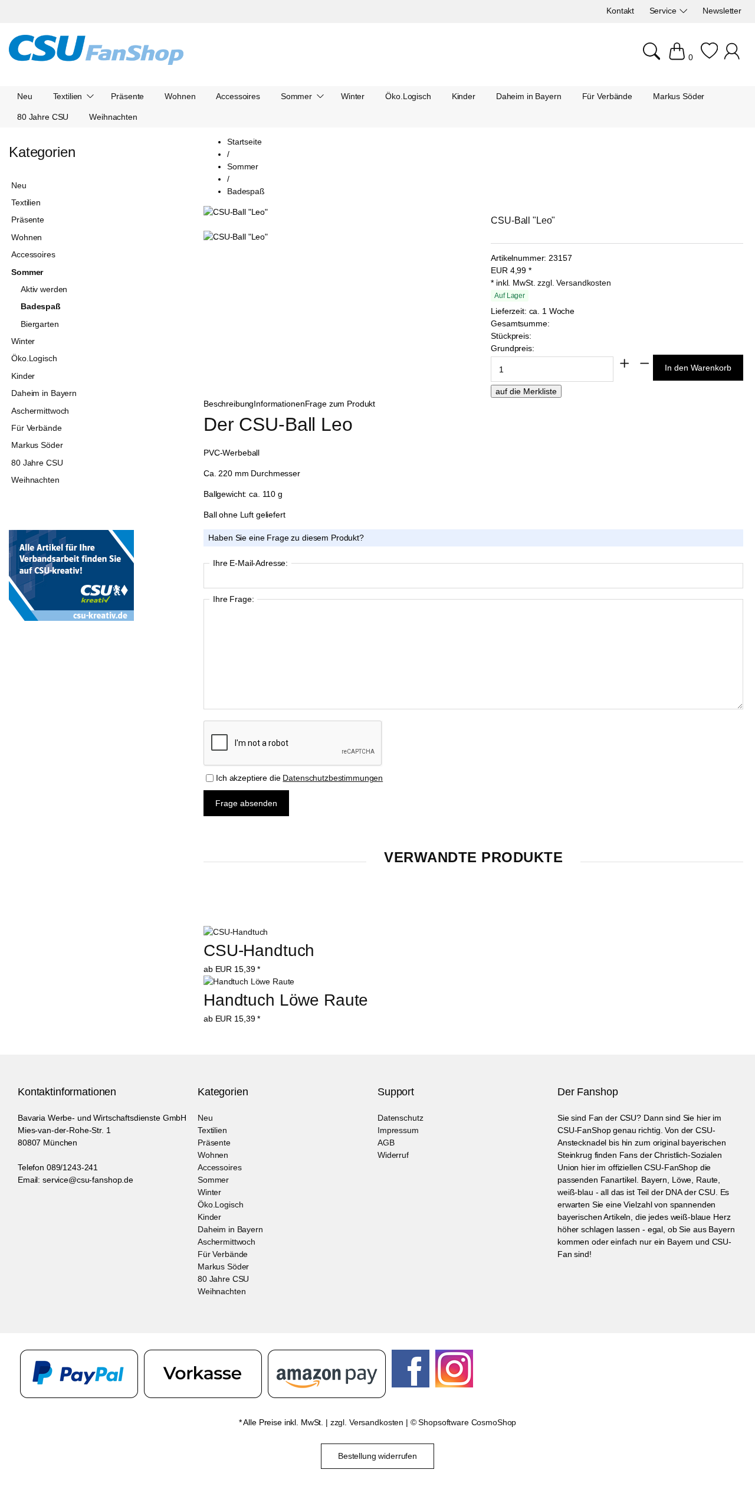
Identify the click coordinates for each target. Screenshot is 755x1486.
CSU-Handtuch (258, 950)
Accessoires (33, 254)
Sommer (27, 272)
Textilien (26, 202)
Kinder (23, 376)
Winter (23, 341)
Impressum (398, 1130)
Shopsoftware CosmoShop (467, 1422)
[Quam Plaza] (96, 51)
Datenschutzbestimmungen (333, 778)
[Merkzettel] (709, 57)
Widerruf (393, 1155)
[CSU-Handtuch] (235, 932)
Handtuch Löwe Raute (285, 1000)
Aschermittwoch (40, 410)
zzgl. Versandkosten (573, 282)
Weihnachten (35, 480)
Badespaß (41, 306)
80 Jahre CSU (37, 462)
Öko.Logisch (34, 358)
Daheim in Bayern (44, 393)
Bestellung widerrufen (377, 1456)
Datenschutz (400, 1117)
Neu (19, 185)
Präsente (27, 219)
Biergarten (40, 324)
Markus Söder (37, 445)
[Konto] (733, 57)
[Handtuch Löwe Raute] (248, 981)
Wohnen (26, 237)
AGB (386, 1142)
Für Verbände (36, 428)
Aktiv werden (44, 289)
